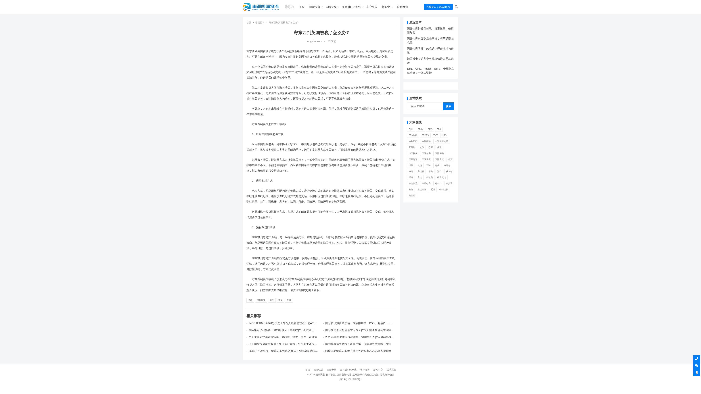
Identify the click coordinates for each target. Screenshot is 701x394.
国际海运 (413, 159)
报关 (411, 165)
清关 (280, 300)
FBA (439, 129)
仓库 (430, 147)
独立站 (449, 171)
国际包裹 (426, 153)
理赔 (411, 177)
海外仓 (447, 165)
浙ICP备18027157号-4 (350, 379)
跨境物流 (413, 183)
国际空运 (439, 159)
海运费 (420, 171)
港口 (439, 171)
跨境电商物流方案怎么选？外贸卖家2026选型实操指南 (358, 350)
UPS (444, 135)
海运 (411, 171)
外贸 (450, 159)
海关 (272, 300)
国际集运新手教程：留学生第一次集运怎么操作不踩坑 (358, 343)
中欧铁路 (426, 141)
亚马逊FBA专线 (351, 6)
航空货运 (441, 177)
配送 (289, 300)
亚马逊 (412, 147)
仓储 (422, 147)
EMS (430, 129)
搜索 (448, 106)
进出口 (438, 183)
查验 (428, 165)
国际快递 (314, 6)
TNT (435, 135)
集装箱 (412, 195)
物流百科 (260, 22)
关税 (250, 300)
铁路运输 (443, 189)
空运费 (429, 177)
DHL (411, 129)
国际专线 (330, 6)
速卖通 (449, 183)
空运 (419, 177)
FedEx (425, 135)
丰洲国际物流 (441, 141)
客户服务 (371, 6)
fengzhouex (313, 41)
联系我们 (402, 6)
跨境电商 (426, 183)
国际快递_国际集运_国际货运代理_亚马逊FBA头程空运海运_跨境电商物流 (354, 374)
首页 (302, 6)
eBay (420, 129)
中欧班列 (413, 141)
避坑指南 (421, 189)
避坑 (411, 189)
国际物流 (426, 159)
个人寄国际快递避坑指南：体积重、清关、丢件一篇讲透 (283, 337)
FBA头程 (413, 135)
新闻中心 (387, 6)
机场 (419, 165)
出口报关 (413, 153)
